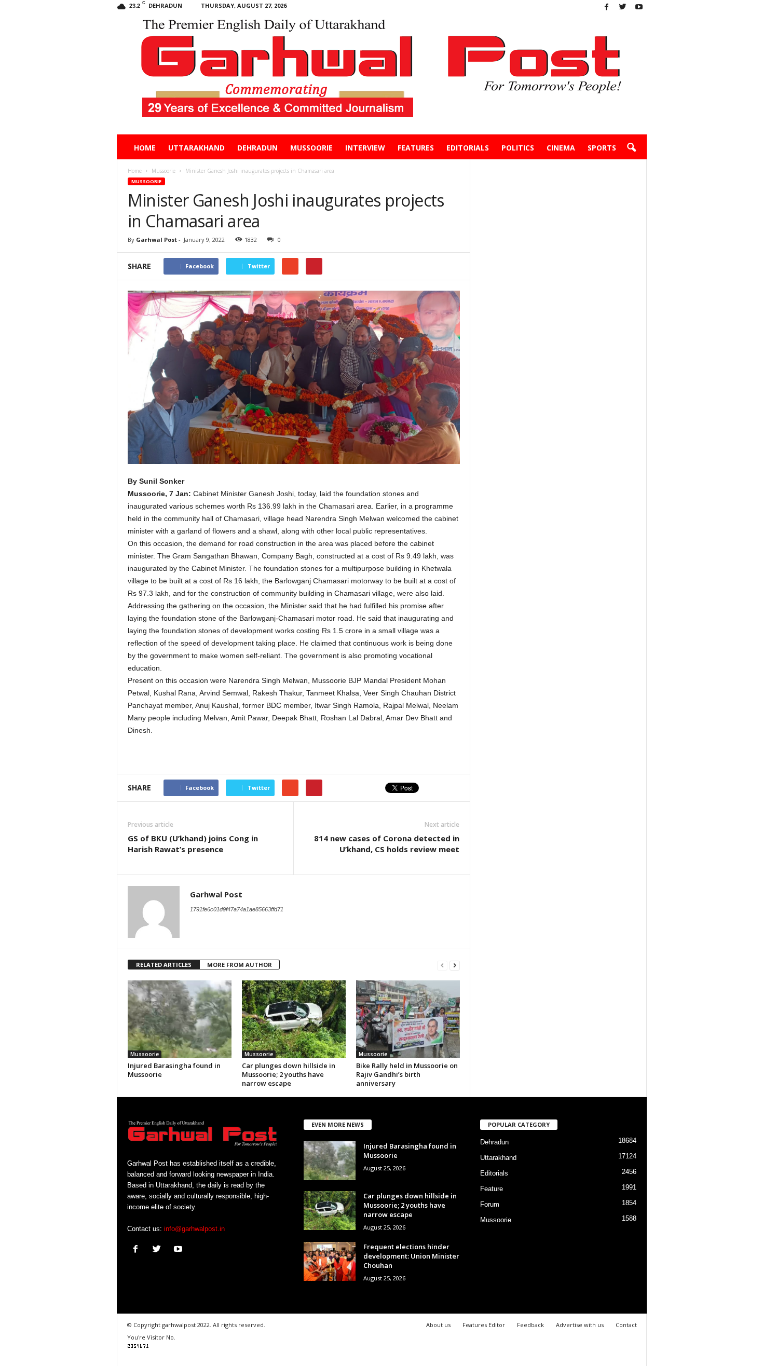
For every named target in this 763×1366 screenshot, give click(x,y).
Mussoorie (311, 148)
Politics (517, 148)
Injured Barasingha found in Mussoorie (174, 1070)
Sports (602, 148)
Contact (626, 1325)
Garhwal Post (156, 239)
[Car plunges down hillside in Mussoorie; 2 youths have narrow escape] (294, 1019)
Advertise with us (580, 1325)
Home (145, 148)
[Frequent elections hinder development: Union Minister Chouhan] (330, 1261)
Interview (365, 148)
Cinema (561, 148)
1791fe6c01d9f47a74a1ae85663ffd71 (236, 909)
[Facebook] (607, 7)
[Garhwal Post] (382, 74)
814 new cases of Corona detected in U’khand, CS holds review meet (386, 843)
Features (416, 148)
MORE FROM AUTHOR (239, 964)
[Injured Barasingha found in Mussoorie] (179, 1019)
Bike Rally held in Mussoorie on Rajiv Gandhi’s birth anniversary (407, 1074)
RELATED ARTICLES (164, 964)
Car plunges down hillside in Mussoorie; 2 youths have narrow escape (288, 1074)
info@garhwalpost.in (194, 1229)
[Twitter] (623, 7)
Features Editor (483, 1325)
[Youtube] (639, 7)
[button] (631, 147)
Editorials (467, 148)
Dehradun (257, 148)
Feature (491, 1189)
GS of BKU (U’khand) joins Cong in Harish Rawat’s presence (193, 843)
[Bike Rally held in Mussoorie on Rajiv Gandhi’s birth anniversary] (408, 1019)
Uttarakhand (196, 148)
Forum (489, 1204)
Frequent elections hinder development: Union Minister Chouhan (411, 1256)
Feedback (530, 1325)
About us (438, 1325)
